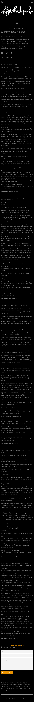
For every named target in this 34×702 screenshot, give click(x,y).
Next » (23, 645)
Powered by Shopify (24, 698)
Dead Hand (16, 698)
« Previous (11, 645)
